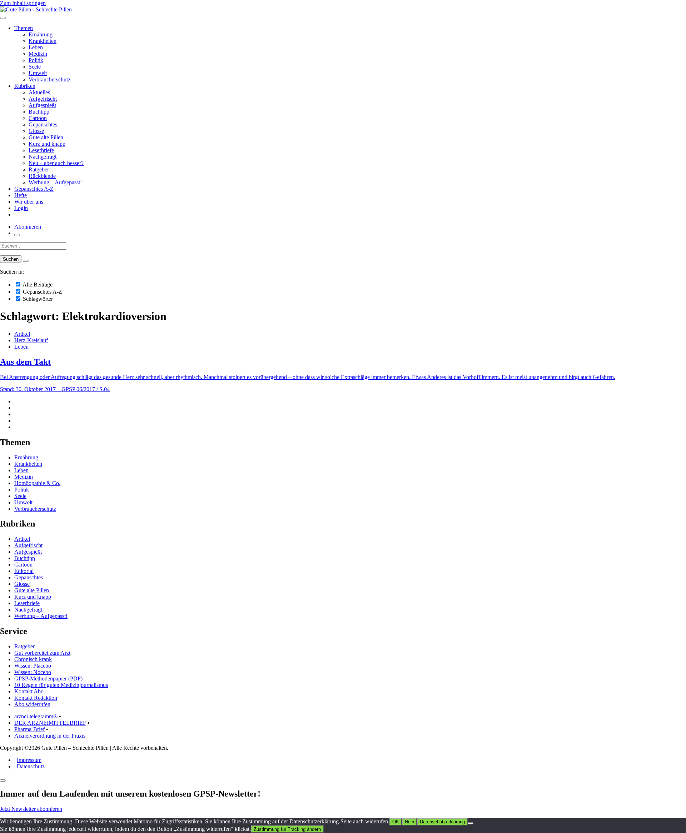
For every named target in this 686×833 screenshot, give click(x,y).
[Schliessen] (3, 780)
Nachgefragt (42, 157)
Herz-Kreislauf (31, 340)
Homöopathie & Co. (37, 483)
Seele (35, 67)
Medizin (38, 54)
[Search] (26, 261)
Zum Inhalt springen (23, 3)
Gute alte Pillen (46, 137)
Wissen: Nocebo (32, 672)
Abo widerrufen (32, 704)
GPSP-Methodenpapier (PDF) (48, 678)
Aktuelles (39, 92)
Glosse (36, 131)
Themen (23, 28)
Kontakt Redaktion (35, 698)
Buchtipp (39, 112)
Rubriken (24, 86)
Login (21, 208)
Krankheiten (42, 41)
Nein (409, 821)
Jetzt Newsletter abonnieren (31, 809)
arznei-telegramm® (36, 716)
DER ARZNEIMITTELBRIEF (50, 723)
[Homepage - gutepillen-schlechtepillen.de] (36, 9)
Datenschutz (31, 766)
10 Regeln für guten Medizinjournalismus (61, 685)
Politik (36, 60)
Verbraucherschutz (49, 79)
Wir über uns (28, 202)
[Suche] (17, 235)
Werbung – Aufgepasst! (55, 182)
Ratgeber (39, 169)
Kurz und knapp (47, 144)
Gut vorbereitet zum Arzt (42, 653)
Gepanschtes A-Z (34, 189)
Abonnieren (27, 227)
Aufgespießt (42, 105)
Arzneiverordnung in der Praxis (49, 736)
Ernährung (41, 34)
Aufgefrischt (43, 99)
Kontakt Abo (29, 691)
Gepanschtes (43, 124)
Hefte (20, 195)
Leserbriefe (41, 150)
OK (395, 821)
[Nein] (470, 823)
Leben (36, 47)
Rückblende (42, 176)
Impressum (29, 760)
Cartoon (38, 118)
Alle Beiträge (37, 284)
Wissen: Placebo (32, 666)
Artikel (22, 334)
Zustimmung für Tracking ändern (287, 829)
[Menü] (3, 18)
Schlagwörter (37, 299)
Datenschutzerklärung (442, 821)
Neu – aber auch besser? (56, 163)
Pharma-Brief (29, 729)
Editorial (24, 571)
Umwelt (38, 73)
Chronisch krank (33, 659)
